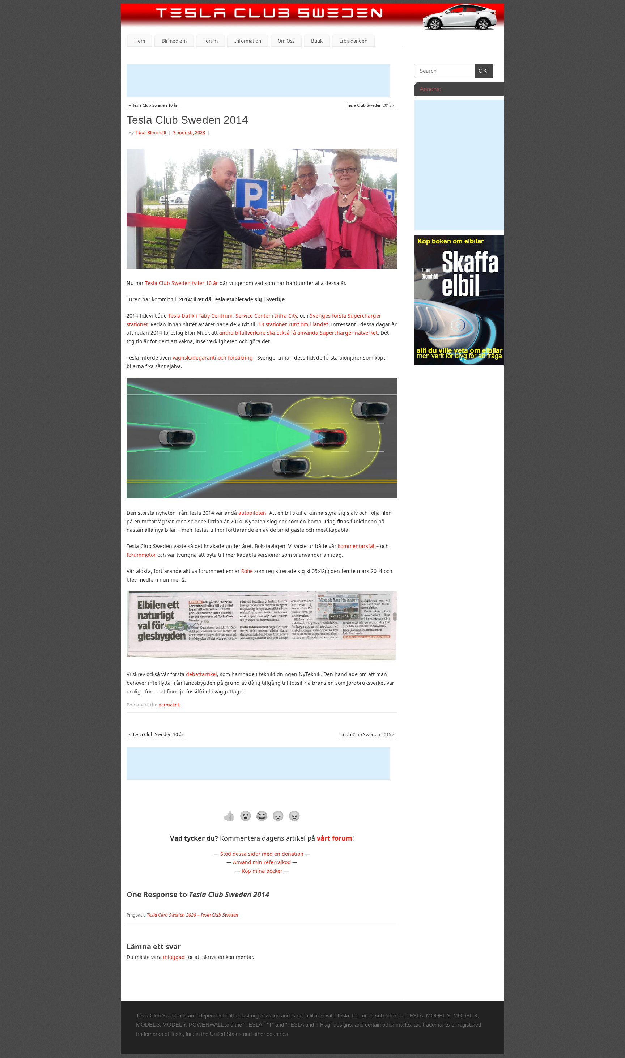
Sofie (247, 571)
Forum (210, 41)
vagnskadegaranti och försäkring (213, 357)
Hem (139, 41)
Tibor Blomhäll (150, 132)
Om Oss (285, 41)
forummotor (141, 554)
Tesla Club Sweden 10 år (153, 105)
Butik (317, 41)
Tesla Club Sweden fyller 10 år (181, 283)
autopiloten (252, 512)
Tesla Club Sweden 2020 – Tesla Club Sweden (192, 915)
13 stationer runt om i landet (293, 324)
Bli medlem (174, 41)
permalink (169, 705)
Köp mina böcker (262, 870)
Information (247, 41)
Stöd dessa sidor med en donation (261, 853)
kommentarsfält (357, 546)
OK (481, 71)
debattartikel (201, 674)
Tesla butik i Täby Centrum (200, 315)
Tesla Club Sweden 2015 (371, 105)
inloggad (174, 956)
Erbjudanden (353, 41)
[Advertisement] (258, 80)
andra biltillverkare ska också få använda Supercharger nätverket (298, 332)
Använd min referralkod (262, 862)
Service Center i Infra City (266, 315)
